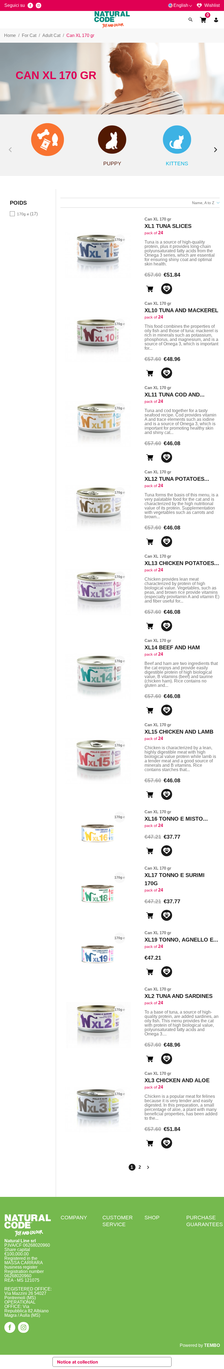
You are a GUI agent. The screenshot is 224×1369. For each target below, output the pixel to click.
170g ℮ (27, 214)
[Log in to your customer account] (216, 19)
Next (214, 145)
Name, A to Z (203, 203)
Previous (9, 145)
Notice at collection (77, 1362)
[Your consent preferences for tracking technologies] (214, 1364)
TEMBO (212, 1345)
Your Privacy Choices (129, 1362)
